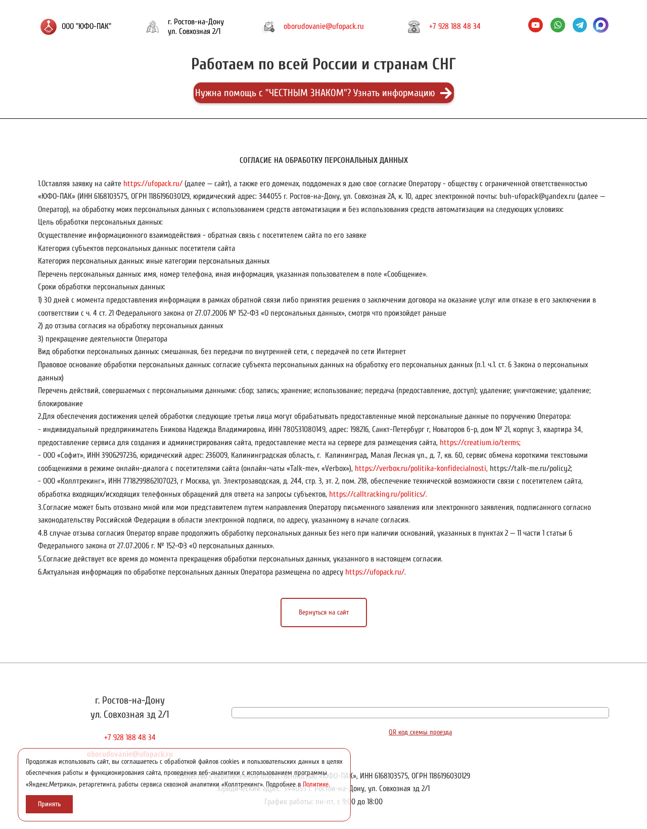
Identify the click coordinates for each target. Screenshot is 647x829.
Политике (316, 784)
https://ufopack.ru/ (152, 183)
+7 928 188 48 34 (455, 26)
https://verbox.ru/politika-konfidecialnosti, (421, 468)
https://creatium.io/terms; (480, 442)
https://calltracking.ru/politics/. (378, 494)
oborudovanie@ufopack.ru (324, 26)
